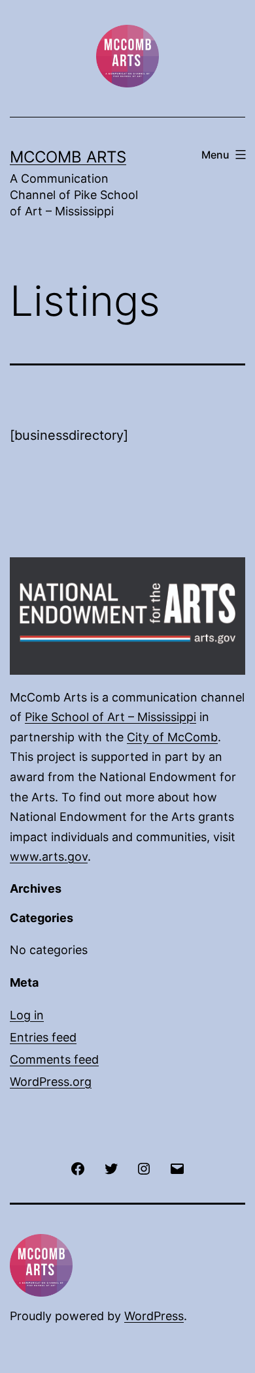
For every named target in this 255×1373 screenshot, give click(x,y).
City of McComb (172, 737)
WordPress (154, 1316)
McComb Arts (68, 156)
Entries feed (43, 1037)
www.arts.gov (49, 856)
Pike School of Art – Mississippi (110, 717)
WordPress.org (51, 1081)
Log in (27, 1015)
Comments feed (54, 1059)
